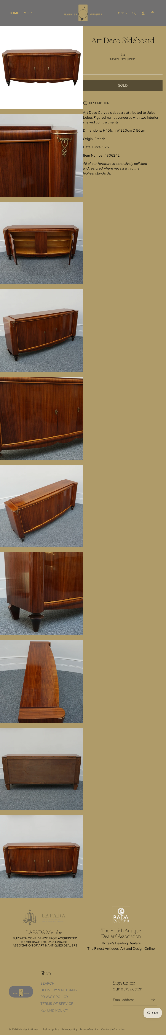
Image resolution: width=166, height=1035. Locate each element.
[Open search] (134, 13)
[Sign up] (153, 1000)
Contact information (113, 1029)
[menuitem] (28, 13)
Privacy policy (69, 1029)
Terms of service (89, 1029)
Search (47, 983)
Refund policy (54, 1010)
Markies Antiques (28, 1029)
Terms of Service (56, 1003)
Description (99, 103)
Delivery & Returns (58, 990)
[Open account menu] (143, 13)
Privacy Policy (54, 997)
